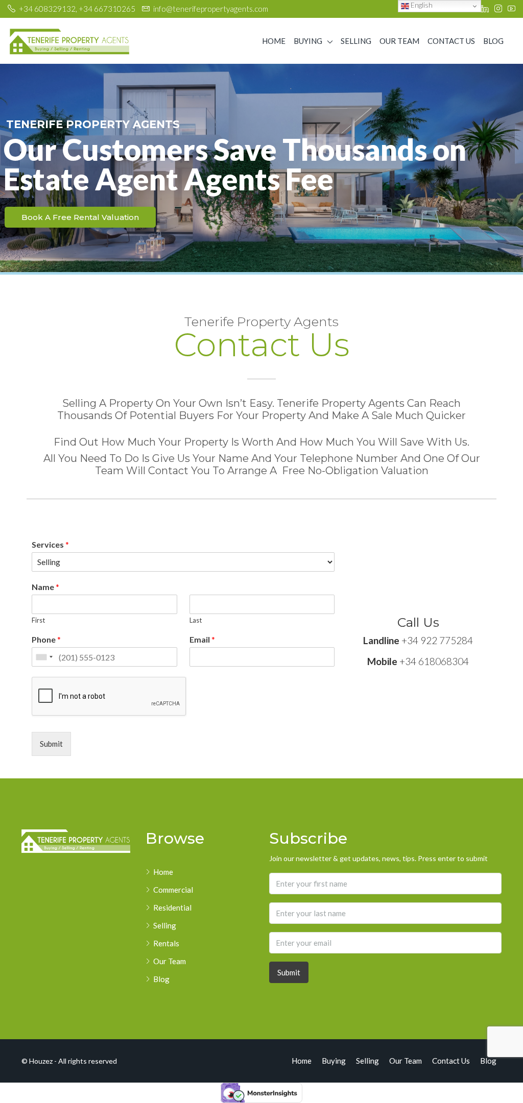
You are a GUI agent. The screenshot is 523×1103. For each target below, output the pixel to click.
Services (50, 544)
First (38, 620)
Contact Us (451, 40)
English (421, 5)
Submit (51, 743)
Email (202, 639)
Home (274, 40)
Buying (308, 40)
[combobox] (44, 657)
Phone (46, 639)
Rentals (166, 943)
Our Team (399, 40)
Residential (172, 907)
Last (195, 620)
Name (45, 587)
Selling (356, 40)
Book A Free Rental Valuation (80, 217)
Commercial (173, 889)
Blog (493, 40)
